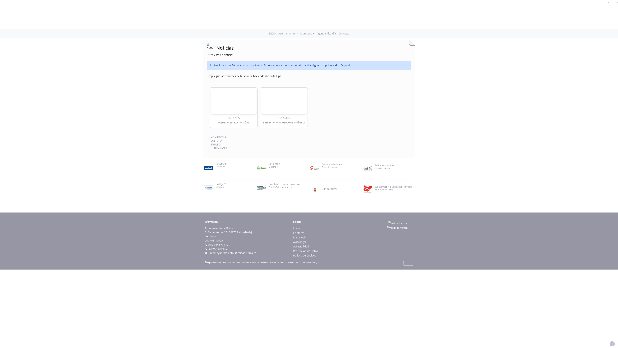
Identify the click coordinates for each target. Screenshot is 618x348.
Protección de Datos (305, 251)
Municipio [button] (306, 33)
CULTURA (216, 140)
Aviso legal (299, 242)
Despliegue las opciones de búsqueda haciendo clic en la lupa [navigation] (244, 76)
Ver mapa (210, 236)
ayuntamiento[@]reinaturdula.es (236, 253)
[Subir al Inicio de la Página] (612, 343)
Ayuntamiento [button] (287, 33)
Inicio (296, 228)
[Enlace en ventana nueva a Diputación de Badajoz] (216, 262)
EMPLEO (215, 144)
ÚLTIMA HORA (219, 148)
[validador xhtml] (397, 227)
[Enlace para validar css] (397, 223)
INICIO (272, 33)
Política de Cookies (304, 255)
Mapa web (299, 237)
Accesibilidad (301, 246)
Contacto (344, 33)
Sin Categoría (219, 137)
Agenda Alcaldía (326, 33)
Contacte (298, 233)
